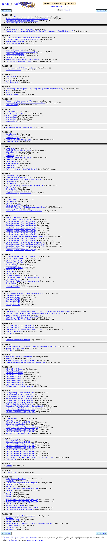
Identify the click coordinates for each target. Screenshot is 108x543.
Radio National (11, 76)
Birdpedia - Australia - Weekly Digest (18, 61)
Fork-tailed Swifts (12, 418)
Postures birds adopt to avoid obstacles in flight (21, 52)
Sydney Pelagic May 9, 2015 (15, 41)
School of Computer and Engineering (25, 537)
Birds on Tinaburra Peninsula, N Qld (18, 422)
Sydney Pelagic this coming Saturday (18, 404)
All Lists (66, 6)
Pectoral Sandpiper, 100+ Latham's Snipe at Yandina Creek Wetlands (29, 523)
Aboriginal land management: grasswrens (20, 509)
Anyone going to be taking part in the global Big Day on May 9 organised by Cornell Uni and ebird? (39, 31)
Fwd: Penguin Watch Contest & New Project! (21, 68)
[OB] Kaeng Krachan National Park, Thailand (21, 169)
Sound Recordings (12, 105)
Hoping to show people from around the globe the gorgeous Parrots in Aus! (31, 346)
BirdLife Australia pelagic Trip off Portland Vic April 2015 (25, 293)
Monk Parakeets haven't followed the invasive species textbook (27, 19)
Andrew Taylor (13, 540)
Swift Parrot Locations (13, 70)
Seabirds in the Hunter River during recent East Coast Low (25, 103)
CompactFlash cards (13, 199)
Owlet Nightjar (11, 189)
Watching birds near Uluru (15, 348)
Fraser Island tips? (12, 440)
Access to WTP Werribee (14, 248)
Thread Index (55, 6)
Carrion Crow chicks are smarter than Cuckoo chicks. (24, 211)
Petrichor (9, 486)
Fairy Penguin (10, 187)
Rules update (10, 191)
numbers (9, 203)
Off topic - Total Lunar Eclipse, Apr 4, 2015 (20, 412)
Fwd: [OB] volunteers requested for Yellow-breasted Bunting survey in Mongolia (33, 313)
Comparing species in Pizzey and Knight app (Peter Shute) (25, 244)
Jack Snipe (9, 518)
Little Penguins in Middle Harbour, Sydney (20, 408)
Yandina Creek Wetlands (14, 217)
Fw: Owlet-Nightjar (12, 266)
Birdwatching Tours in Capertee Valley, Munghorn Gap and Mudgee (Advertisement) (34, 89)
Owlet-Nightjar (11, 161)
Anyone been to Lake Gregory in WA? (19, 101)
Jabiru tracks (10, 358)
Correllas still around (13, 525)
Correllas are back (12, 82)
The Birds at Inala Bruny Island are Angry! (20, 360)
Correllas (9, 333)
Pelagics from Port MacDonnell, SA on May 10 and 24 (24, 185)
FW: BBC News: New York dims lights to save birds (23, 38)
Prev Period (6, 11)
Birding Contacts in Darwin (15, 505)
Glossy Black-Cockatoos (14, 369)
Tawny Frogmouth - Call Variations (18, 315)
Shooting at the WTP (13, 295)
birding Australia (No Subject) (16, 479)
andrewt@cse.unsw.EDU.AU (35, 540)
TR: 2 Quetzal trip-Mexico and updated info (20, 127)
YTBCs (8, 78)
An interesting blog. (12, 520)
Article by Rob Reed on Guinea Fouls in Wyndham (23, 59)
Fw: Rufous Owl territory (14, 258)
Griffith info (10, 156)
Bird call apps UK (12, 152)
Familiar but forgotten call (14, 22)
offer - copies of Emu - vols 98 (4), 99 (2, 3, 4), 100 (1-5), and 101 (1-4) (30, 457)
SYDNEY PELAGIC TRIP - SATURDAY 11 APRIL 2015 (26, 329)
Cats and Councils (12, 111)
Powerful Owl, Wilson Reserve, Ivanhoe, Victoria (22, 277)
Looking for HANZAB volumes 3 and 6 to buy (22, 39)
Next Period (101, 11)
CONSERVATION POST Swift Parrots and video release (25, 207)
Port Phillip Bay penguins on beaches (18, 150)
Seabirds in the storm (13, 94)
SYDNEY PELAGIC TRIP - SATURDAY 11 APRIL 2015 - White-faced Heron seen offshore (38, 311)
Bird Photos (10, 527)
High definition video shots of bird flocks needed (22, 507)
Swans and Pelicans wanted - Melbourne (19, 17)
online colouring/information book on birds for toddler (24, 242)
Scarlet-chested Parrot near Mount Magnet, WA (22, 21)
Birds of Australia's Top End (15, 424)
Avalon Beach (11, 420)
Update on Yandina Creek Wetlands (18, 340)
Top (61, 6)
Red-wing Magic (11, 459)
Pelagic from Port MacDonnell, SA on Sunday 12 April (24, 406)
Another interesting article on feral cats (19, 29)
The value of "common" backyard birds (19, 357)
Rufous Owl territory (13, 275)
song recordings (11, 115)
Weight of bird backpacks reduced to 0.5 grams (21, 483)
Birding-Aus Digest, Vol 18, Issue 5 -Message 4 (22, 428)
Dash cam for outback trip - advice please (20, 325)
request (8, 521)
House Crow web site (13, 43)
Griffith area (10, 148)
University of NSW (8, 537)
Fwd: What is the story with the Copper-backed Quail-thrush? (26, 236)
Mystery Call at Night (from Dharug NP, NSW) (22, 488)
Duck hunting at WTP (13, 205)
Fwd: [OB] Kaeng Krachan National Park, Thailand (23, 179)
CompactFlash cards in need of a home (19, 219)
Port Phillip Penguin (12, 136)
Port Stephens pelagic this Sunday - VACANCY (22, 317)
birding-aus (4, 539)
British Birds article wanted (15, 50)
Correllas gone (11, 134)
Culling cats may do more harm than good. (20, 386)
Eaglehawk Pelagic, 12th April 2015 (18, 113)
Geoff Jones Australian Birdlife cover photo (20, 516)
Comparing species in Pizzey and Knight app (21, 221)
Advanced (67, 10)
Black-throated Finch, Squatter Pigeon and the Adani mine (25, 362)
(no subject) (10, 57)
